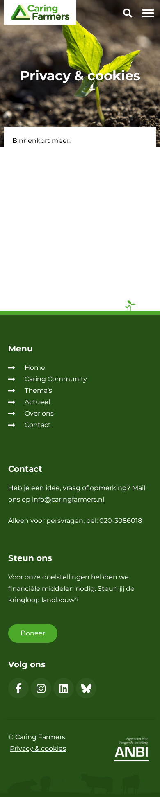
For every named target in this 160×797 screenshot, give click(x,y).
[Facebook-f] (18, 688)
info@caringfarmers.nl (68, 499)
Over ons (39, 413)
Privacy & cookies (38, 748)
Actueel (37, 402)
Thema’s (38, 390)
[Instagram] (41, 688)
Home (35, 367)
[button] (127, 14)
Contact (38, 425)
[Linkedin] (63, 688)
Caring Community (56, 379)
